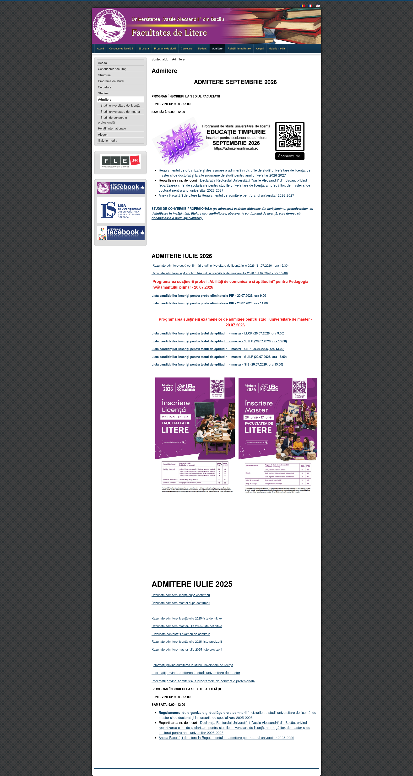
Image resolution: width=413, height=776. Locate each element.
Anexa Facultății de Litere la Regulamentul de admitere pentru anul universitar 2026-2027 (226, 195)
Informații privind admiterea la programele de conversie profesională (203, 681)
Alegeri (260, 48)
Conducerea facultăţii (121, 48)
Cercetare (186, 48)
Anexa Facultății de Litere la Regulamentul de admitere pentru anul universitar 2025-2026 (226, 737)
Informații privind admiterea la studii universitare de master (196, 672)
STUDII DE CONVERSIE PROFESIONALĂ (232, 213)
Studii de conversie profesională (112, 119)
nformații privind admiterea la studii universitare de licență (193, 665)
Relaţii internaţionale (239, 48)
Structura (143, 48)
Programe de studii (165, 48)
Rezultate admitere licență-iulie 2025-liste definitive (187, 618)
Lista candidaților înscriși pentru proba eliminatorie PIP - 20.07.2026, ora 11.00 (210, 303)
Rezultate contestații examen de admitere (181, 633)
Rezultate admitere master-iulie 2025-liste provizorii (187, 649)
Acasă (100, 48)
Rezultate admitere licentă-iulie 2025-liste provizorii (187, 641)
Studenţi (202, 48)
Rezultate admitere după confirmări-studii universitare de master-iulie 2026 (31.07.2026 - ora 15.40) (220, 273)
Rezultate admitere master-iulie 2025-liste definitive (187, 626)
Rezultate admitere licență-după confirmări (181, 595)
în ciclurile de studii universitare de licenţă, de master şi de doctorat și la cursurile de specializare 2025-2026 (237, 715)
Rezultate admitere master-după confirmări (181, 602)
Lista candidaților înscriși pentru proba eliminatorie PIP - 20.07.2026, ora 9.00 (209, 295)
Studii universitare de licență (120, 105)
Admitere (217, 48)
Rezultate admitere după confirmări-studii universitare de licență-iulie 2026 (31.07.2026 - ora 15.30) (220, 265)
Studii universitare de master (120, 111)
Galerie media (277, 48)
